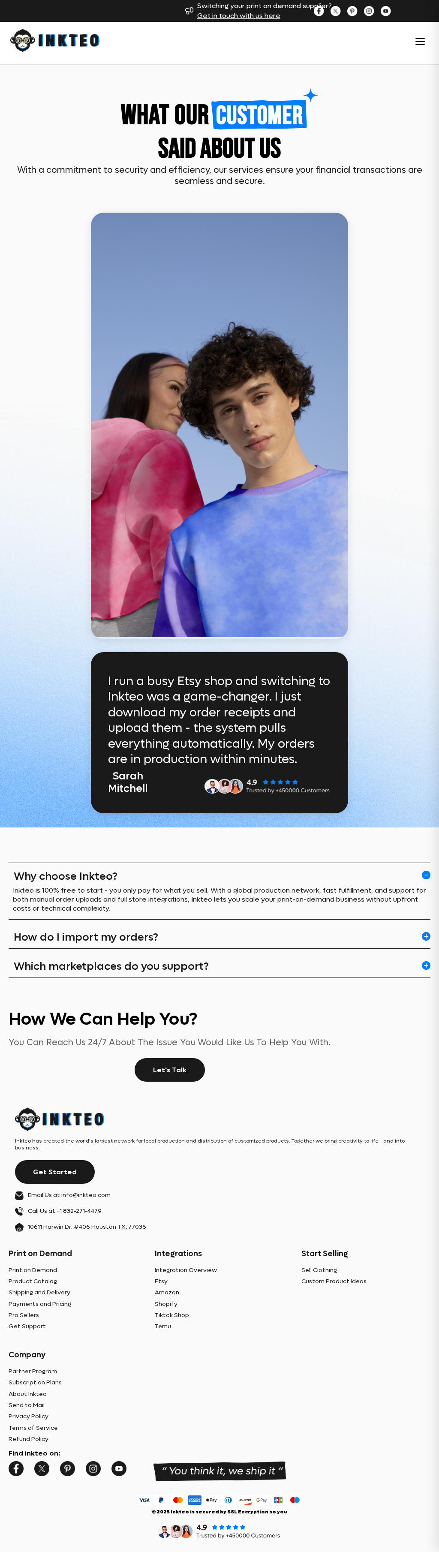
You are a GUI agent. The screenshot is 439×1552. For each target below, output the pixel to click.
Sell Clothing (319, 1270)
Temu (163, 1326)
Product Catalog (33, 1281)
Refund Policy (28, 1439)
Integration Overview (186, 1270)
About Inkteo (28, 1394)
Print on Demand (33, 1270)
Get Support (27, 1326)
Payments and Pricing (40, 1304)
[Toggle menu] (420, 41)
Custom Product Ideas (334, 1281)
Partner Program (33, 1371)
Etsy (161, 1281)
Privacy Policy (28, 1416)
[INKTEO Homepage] (54, 41)
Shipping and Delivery (39, 1292)
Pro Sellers (24, 1315)
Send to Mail (27, 1405)
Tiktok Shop (172, 1315)
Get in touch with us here (238, 15)
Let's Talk (169, 1069)
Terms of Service (33, 1428)
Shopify (166, 1304)
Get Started (55, 1171)
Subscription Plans (35, 1382)
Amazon (167, 1292)
